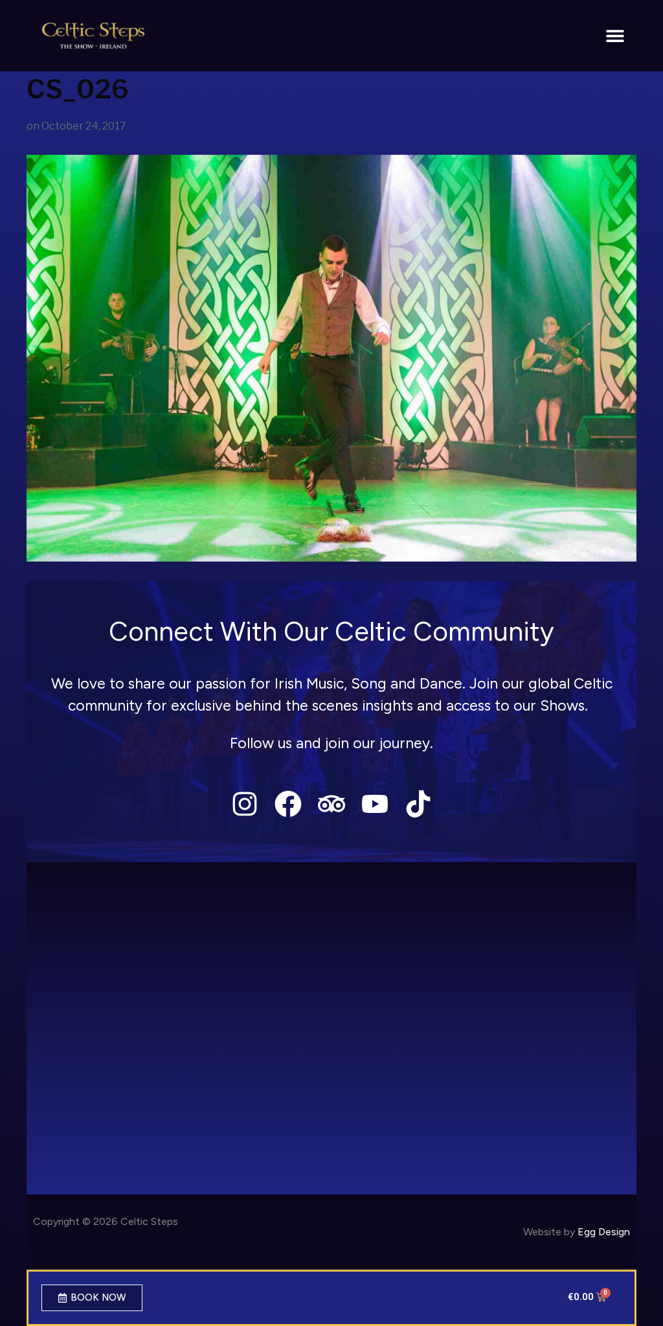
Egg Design (604, 1232)
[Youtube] (375, 803)
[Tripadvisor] (331, 803)
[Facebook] (287, 803)
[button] (615, 36)
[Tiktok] (418, 803)
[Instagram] (244, 803)
